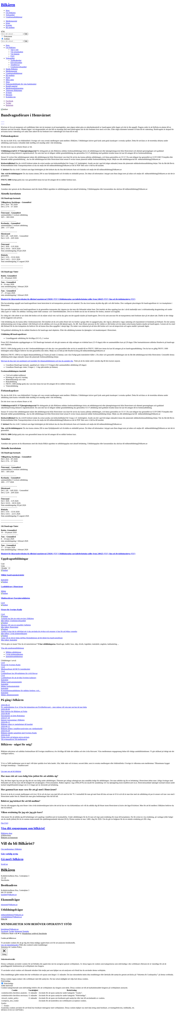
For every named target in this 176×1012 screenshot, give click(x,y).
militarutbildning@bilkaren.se (12, 915)
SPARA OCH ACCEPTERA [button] (12, 1010)
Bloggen (9, 95)
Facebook (9, 101)
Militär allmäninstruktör (10, 694)
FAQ (12, 56)
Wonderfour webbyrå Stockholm (34, 933)
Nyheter (9, 93)
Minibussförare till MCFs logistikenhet (15, 668)
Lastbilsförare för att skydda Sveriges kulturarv (18, 677)
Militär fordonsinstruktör (10, 685)
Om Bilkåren (11, 13)
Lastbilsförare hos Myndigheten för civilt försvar (19, 672)
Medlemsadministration (14, 88)
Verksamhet (10, 15)
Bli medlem (10, 27)
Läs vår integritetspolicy (10, 945)
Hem (7, 11)
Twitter (8, 103)
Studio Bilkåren (12, 69)
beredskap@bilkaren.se (10, 929)
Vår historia (15, 54)
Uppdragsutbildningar (14, 17)
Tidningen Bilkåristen (14, 90)
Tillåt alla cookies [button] (25, 945)
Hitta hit (4, 919)
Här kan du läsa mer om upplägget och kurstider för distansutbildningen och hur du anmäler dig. (37, 361)
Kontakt (9, 25)
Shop (8, 82)
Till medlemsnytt (20, 739)
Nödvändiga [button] (5, 981)
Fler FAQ (4, 823)
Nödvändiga (8, 983)
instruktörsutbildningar (14, 656)
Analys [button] (3, 1003)
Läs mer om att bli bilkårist (11, 771)
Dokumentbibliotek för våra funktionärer (21, 84)
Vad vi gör (14, 50)
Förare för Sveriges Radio (10, 664)
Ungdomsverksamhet (19, 67)
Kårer (8, 23)
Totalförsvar (15, 65)
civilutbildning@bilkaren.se (11, 917)
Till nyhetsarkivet (7, 739)
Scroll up (4, 864)
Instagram (9, 105)
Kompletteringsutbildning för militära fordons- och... (20, 689)
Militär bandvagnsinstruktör (11, 681)
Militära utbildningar (13, 652)
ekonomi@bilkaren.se (9, 905)
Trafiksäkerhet (16, 60)
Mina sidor (10, 80)
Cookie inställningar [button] (39, 945)
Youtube (26, 931)
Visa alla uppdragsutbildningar (12, 648)
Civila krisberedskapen (14, 654)
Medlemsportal (11, 21)
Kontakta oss (11, 97)
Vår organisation (17, 52)
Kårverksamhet (16, 63)
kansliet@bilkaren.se (9, 895)
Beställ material (11, 86)
